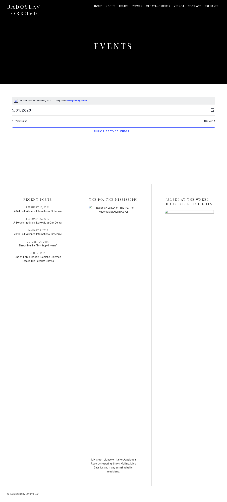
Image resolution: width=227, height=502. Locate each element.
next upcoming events (76, 100)
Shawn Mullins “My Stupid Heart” (38, 245)
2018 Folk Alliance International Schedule (38, 234)
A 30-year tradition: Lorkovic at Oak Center (37, 222)
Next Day (208, 120)
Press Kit (211, 6)
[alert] (113, 101)
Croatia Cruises (158, 6)
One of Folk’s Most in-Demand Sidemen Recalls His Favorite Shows (38, 259)
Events (137, 6)
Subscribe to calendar (112, 131)
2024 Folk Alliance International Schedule (38, 211)
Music (123, 6)
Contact (194, 6)
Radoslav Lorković (24, 10)
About (110, 6)
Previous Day (21, 120)
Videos (179, 6)
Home (98, 6)
